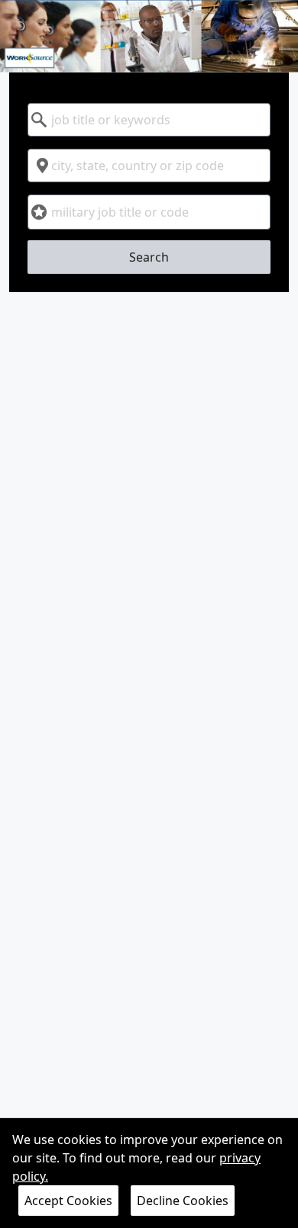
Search (149, 257)
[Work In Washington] (149, 36)
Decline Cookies (182, 1200)
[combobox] (149, 120)
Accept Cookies (68, 1200)
